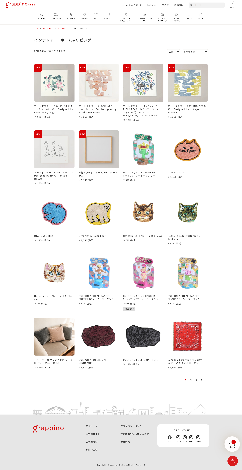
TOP (36, 28)
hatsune (151, 5)
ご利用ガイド (93, 433)
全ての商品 (48, 28)
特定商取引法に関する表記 (134, 433)
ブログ (165, 5)
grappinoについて (132, 5)
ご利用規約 (92, 441)
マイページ (92, 426)
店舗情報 (178, 5)
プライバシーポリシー (132, 426)
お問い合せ (92, 449)
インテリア (63, 28)
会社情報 (125, 441)
